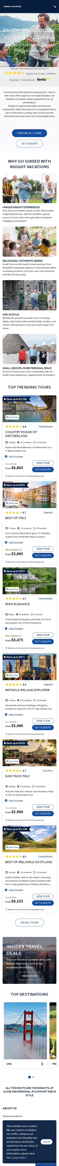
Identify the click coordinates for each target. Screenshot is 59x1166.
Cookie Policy (18, 1157)
